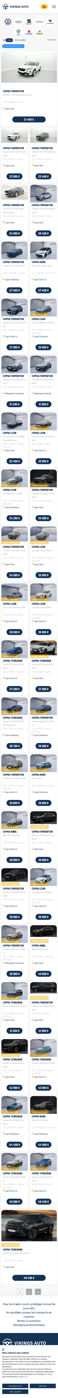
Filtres (9, 40)
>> (38, 1291)
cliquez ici (23, 1376)
